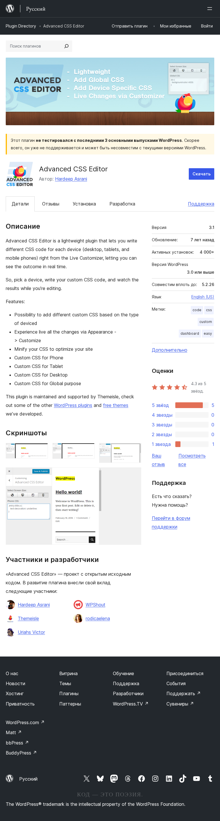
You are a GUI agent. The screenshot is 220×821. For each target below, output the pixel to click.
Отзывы (50, 204)
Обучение (123, 673)
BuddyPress (21, 753)
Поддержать (183, 693)
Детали (20, 204)
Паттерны (70, 704)
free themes (115, 405)
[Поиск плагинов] (66, 46)
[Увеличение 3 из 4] (133, 451)
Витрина (68, 673)
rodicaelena (98, 618)
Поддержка (201, 204)
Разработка (122, 204)
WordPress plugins (73, 405)
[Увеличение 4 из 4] (133, 475)
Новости (15, 683)
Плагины (68, 693)
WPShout (95, 605)
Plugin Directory (21, 25)
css (209, 310)
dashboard (189, 333)
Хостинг (15, 693)
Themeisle (28, 618)
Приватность (20, 704)
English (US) (202, 296)
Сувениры (180, 704)
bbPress (17, 743)
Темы (65, 683)
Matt (14, 732)
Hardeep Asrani (71, 179)
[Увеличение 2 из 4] (87, 451)
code (196, 310)
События (176, 683)
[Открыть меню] (211, 8)
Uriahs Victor (31, 632)
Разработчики (128, 693)
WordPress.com (25, 722)
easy (208, 333)
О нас (12, 673)
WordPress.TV (131, 704)
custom (205, 322)
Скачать (201, 173)
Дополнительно (169, 350)
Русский (28, 779)
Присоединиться (184, 673)
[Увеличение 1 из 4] (40, 451)
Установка (84, 204)
